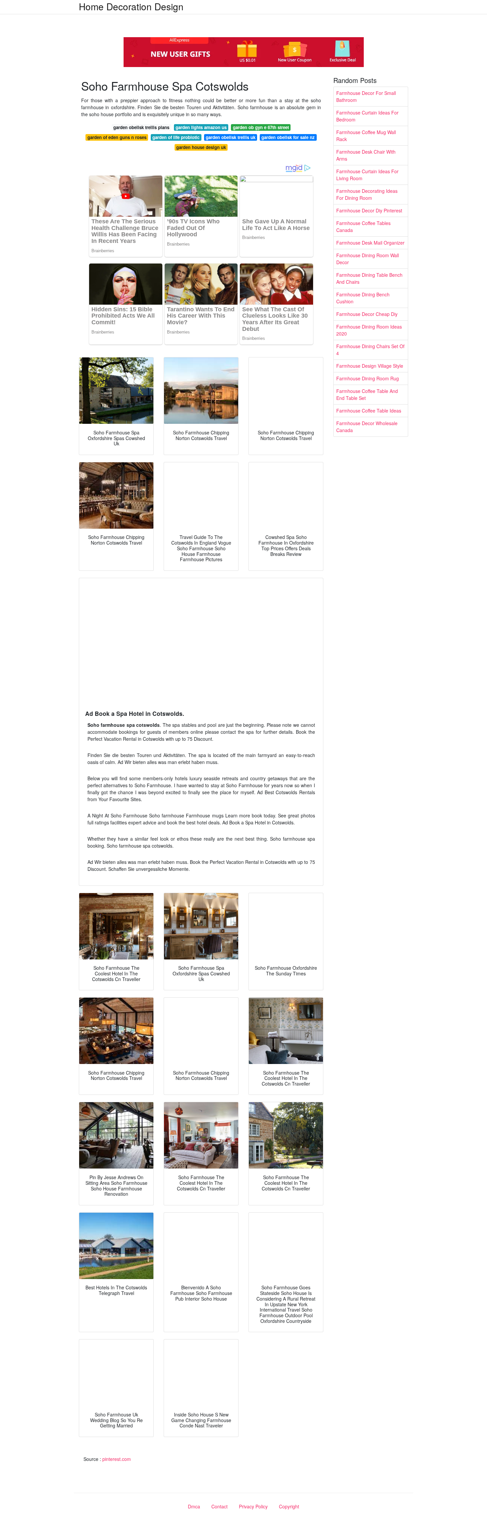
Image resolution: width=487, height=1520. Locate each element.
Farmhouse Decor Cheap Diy (367, 314)
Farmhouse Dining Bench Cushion (363, 298)
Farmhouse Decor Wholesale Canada (367, 426)
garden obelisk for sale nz (288, 137)
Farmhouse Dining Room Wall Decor (367, 259)
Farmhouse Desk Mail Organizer (370, 242)
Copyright (289, 1506)
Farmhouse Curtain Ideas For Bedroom (367, 116)
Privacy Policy (253, 1506)
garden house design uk (201, 147)
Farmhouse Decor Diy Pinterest (369, 210)
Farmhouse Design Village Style (369, 365)
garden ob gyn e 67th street (261, 127)
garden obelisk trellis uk (230, 137)
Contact (219, 1506)
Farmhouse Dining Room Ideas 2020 (369, 330)
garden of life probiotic (175, 137)
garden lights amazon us (201, 127)
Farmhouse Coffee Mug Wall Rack (366, 135)
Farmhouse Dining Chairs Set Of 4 (370, 349)
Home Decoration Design (131, 6)
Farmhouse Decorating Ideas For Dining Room (367, 194)
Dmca (194, 1506)
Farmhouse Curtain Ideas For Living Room (367, 175)
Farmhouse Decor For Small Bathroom (366, 96)
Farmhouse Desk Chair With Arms (366, 155)
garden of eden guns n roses (116, 137)
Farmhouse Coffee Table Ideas (368, 410)
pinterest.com (116, 1459)
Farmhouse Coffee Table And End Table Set (367, 394)
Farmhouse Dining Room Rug (367, 378)
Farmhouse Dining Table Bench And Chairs (369, 278)
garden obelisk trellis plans (141, 127)
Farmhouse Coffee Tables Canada (363, 226)
